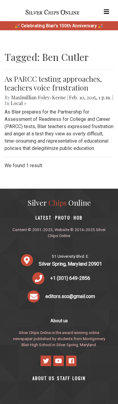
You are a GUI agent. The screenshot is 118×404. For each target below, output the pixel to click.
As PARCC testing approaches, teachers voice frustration (53, 83)
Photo (62, 217)
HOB (78, 217)
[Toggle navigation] (106, 11)
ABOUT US (43, 378)
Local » (18, 103)
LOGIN (79, 378)
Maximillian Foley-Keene (38, 97)
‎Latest (43, 217)
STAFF (63, 378)
